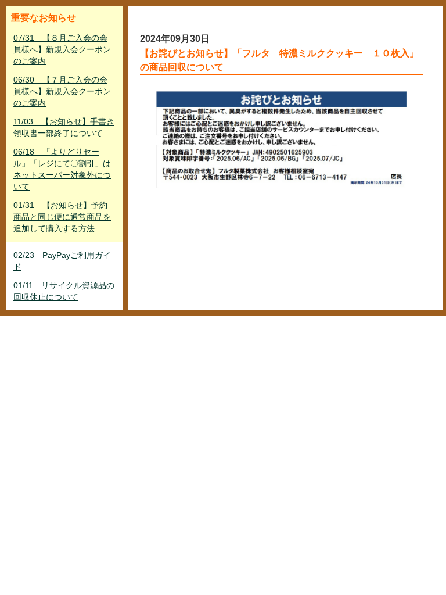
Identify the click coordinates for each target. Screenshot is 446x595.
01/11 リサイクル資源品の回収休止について (63, 291)
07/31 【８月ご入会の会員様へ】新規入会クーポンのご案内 (62, 49)
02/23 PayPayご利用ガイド (62, 260)
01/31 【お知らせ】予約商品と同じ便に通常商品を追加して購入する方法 (62, 216)
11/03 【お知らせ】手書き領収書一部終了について (63, 127)
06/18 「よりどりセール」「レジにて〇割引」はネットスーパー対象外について (62, 169)
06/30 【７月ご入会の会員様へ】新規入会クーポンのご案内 (62, 91)
